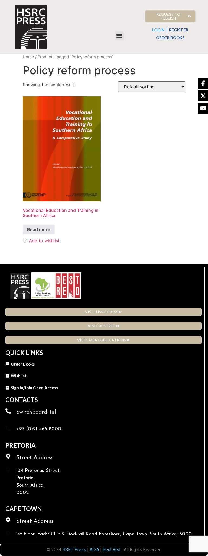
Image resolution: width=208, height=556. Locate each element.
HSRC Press (74, 549)
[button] (119, 35)
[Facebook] (203, 83)
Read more (38, 229)
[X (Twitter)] (203, 95)
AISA (94, 549)
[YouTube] (203, 108)
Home (28, 56)
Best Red (111, 549)
